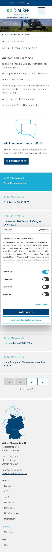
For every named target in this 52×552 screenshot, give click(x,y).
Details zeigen (41, 304)
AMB (6, 497)
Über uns (17, 35)
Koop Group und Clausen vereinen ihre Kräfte (24, 364)
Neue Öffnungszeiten (15, 183)
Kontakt (6, 480)
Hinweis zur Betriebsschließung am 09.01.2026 (23, 223)
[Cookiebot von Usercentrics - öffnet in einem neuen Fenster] (38, 230)
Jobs (4, 540)
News (7, 545)
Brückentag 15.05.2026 (16, 202)
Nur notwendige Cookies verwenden (26, 320)
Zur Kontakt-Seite (16, 161)
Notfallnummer (11, 513)
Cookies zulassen (26, 312)
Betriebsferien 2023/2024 (18, 343)
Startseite (6, 35)
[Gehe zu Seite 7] (42, 381)
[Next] (31, 381)
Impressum (9, 519)
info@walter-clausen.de (14, 473)
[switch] (45, 279)
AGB (6, 491)
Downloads (9, 508)
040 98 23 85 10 (36, 3)
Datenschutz (10, 502)
